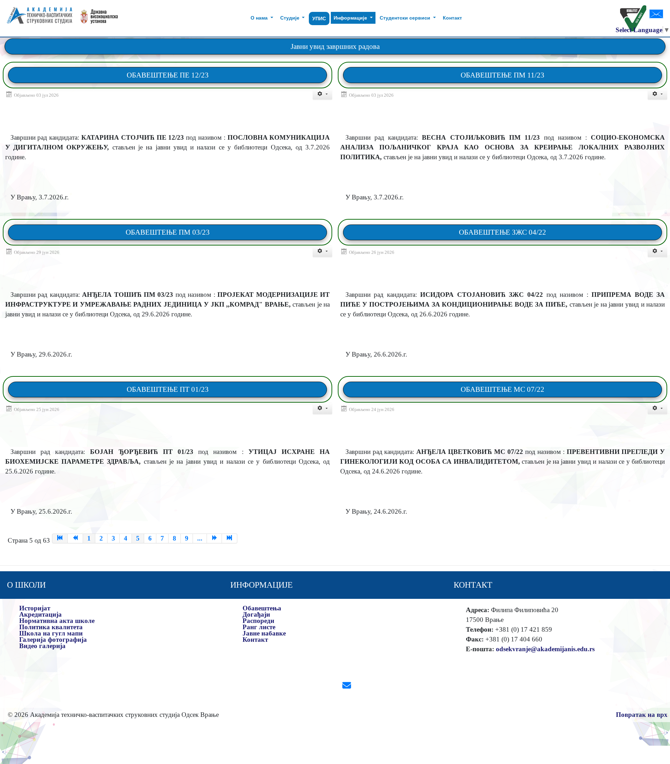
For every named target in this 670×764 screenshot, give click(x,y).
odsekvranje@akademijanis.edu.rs (545, 649)
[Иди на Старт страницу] (60, 538)
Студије (290, 18)
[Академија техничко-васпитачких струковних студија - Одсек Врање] (37, 18)
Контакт (452, 18)
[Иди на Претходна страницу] (75, 538)
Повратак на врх (642, 714)
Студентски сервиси (406, 18)
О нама (260, 18)
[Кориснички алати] (322, 94)
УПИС (319, 18)
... (199, 538)
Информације (351, 18)
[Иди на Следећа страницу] (214, 538)
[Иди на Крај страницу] (229, 538)
